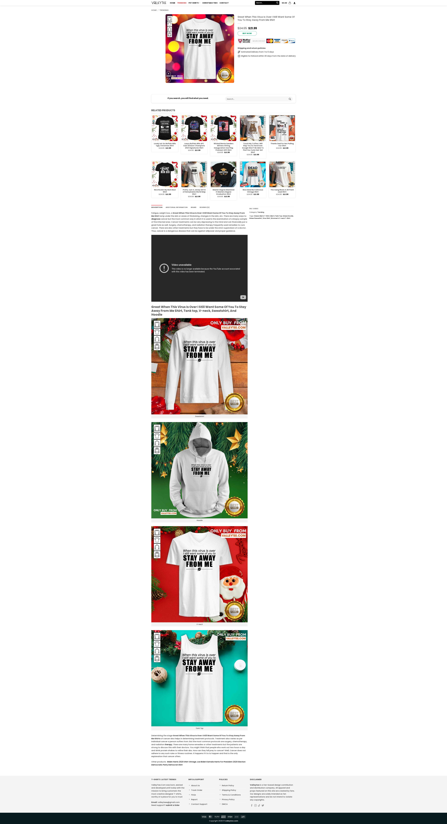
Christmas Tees (209, 3)
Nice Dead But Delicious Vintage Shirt (253, 191)
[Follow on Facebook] (252, 805)
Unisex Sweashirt (255, 218)
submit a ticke (172, 805)
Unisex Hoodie (288, 216)
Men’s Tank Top (276, 216)
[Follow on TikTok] (259, 805)
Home (172, 3)
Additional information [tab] (177, 207)
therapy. (169, 744)
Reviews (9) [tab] (205, 207)
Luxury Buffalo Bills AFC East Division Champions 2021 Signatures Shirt (194, 146)
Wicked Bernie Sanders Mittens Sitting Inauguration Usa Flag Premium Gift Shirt (223, 147)
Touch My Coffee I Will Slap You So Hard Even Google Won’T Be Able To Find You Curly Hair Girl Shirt (253, 148)
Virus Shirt (266, 218)
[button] (286, 3)
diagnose (155, 219)
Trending (181, 3)
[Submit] (277, 3)
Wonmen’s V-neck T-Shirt (280, 218)
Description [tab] (156, 207)
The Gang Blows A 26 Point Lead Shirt (282, 191)
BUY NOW (247, 33)
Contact (224, 3)
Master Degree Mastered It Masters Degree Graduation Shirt (223, 192)
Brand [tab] (193, 207)
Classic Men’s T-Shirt (262, 216)
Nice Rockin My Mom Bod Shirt (165, 191)
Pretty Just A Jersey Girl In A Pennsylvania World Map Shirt (194, 192)
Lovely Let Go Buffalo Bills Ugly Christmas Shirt (165, 145)
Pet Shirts (194, 3)
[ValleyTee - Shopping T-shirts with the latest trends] (158, 2)
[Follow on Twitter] (263, 805)
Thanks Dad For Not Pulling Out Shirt (282, 145)
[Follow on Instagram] (255, 805)
